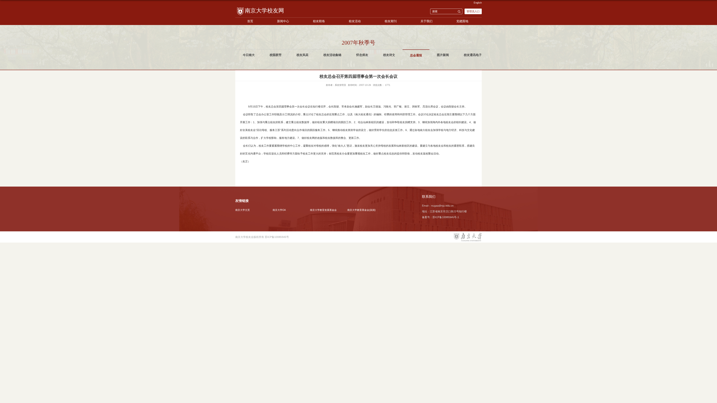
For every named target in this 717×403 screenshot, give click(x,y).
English (478, 2)
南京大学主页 (242, 210)
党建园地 (462, 21)
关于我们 (426, 21)
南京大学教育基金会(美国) (361, 210)
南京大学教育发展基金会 (323, 210)
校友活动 (355, 21)
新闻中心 (283, 21)
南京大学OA (279, 210)
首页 (250, 21)
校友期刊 (391, 21)
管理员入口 (473, 11)
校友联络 (319, 21)
